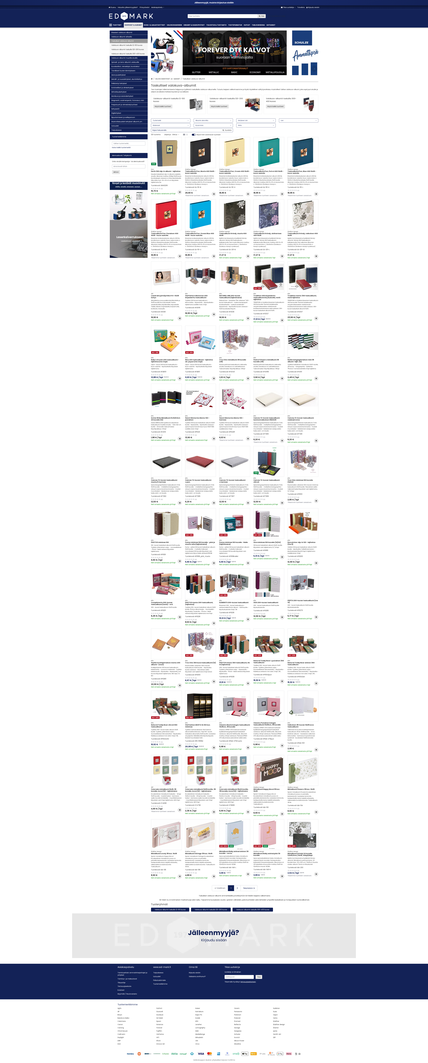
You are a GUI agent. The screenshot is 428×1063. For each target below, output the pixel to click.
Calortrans (122, 1021)
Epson (158, 1021)
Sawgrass (237, 1031)
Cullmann (121, 1034)
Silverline (237, 1044)
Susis (275, 1011)
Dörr (119, 1044)
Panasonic (238, 1011)
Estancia (159, 1024)
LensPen (198, 1024)
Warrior (276, 1028)
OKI (196, 1041)
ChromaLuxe (123, 1031)
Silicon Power (239, 1041)
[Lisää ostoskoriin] (180, 192)
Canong (121, 1028)
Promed (237, 1021)
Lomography (200, 1028)
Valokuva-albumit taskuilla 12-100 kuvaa (170, 909)
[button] (248, 982)
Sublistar (276, 1008)
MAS (197, 1031)
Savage (237, 1028)
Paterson (237, 1015)
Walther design (279, 1024)
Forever (159, 1028)
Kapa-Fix (198, 1015)
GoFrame (160, 1034)
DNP (119, 1041)
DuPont (159, 1008)
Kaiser (197, 1008)
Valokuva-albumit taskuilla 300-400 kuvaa (252, 909)
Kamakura (199, 1011)
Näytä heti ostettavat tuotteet (209, 135)
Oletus (174, 134)
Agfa (119, 1008)
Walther (276, 1021)
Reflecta (237, 1024)
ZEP (274, 1037)
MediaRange (200, 1034)
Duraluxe (159, 1015)
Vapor (275, 1015)
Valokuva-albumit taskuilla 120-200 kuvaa (211, 909)
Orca (197, 1044)
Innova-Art (160, 1044)
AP (118, 1011)
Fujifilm (159, 1031)
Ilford (158, 1041)
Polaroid (237, 1018)
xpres (275, 1031)
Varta (275, 1018)
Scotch (237, 1037)
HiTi (157, 1037)
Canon (120, 1024)
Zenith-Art (277, 1034)
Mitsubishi (199, 1037)
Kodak (197, 1018)
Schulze (237, 1034)
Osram (237, 1008)
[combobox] (227, 16)
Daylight (121, 1037)
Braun (120, 1015)
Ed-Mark (159, 1018)
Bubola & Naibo (123, 1018)
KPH (196, 1021)
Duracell (159, 1011)
